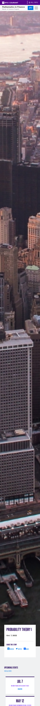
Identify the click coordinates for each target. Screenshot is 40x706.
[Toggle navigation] (36, 8)
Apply (30, 8)
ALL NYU (34, 2)
